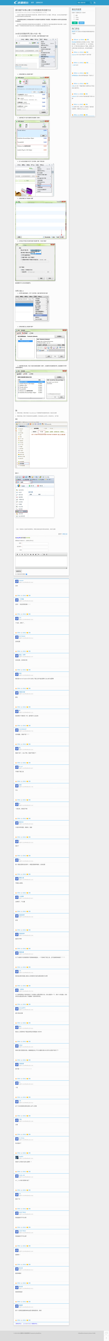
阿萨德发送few (75, 75)
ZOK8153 (74, 96)
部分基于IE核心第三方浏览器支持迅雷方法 (33, 10)
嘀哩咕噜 (21, 952)
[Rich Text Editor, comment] (41, 561)
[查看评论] (106, 1333)
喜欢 (77, 15)
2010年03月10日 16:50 (20, 12)
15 (28, 1323)
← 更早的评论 (17, 1323)
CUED (93, 1333)
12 (23, 1323)
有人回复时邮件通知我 (20, 574)
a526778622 (22, 1212)
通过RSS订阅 (94, 2)
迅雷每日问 (39, 2)
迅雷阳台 (21, 2)
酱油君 (73, 31)
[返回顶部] (106, 1338)
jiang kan (74, 54)
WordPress (38, 1333)
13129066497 (23, 729)
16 (29, 1323)
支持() (19, 595)
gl (19, 803)
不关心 (77, 17)
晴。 (20, 747)
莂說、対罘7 (22, 654)
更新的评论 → (35, 1323)
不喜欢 (77, 19)
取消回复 (28, 537)
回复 (29, 595)
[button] (17, 554)
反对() (24, 595)
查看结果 (81, 23)
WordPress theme (83, 1333)
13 (25, 1323)
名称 (20, 543)
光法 (73, 107)
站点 (21, 550)
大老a (73, 86)
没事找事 (21, 1063)
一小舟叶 (74, 65)
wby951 (19, 537)
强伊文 (40, 12)
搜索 (91, 3)
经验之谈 (65, 534)
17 (31, 1323)
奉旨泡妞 (74, 42)
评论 (45, 12)
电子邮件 (19, 546)
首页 (32, 2)
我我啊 (21, 1305)
